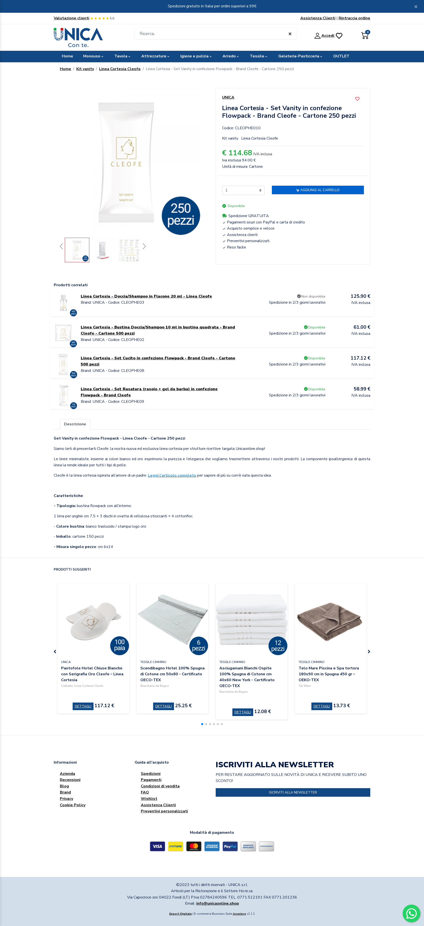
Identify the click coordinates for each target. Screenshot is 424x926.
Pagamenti (151, 780)
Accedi (328, 35)
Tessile (257, 56)
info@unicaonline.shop (217, 903)
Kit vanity (85, 69)
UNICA (228, 97)
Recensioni (70, 780)
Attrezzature (153, 56)
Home (67, 56)
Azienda (67, 773)
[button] (202, 724)
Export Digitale (180, 914)
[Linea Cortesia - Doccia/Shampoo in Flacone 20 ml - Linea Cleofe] (63, 302)
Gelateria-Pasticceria (298, 56)
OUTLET (341, 56)
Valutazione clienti (71, 18)
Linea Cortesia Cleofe (120, 69)
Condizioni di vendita (160, 786)
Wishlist (149, 798)
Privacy (66, 798)
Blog (64, 786)
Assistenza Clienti (317, 18)
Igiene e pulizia (194, 56)
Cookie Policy (72, 805)
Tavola (120, 56)
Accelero (239, 914)
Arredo (229, 56)
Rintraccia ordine (354, 18)
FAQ (145, 792)
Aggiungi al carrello (319, 190)
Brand (65, 792)
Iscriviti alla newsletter (293, 792)
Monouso (91, 56)
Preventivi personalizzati (164, 811)
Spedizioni (150, 773)
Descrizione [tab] (75, 424)
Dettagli (83, 706)
